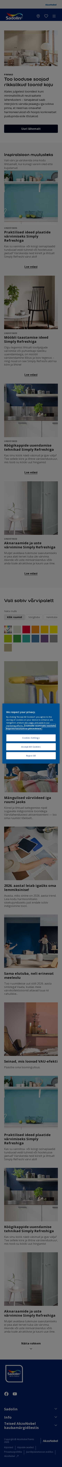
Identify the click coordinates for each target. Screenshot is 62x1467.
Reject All (31, 755)
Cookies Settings (31, 738)
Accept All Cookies (30, 746)
